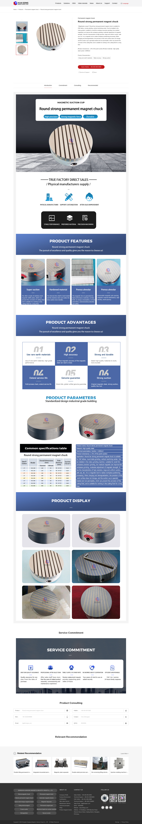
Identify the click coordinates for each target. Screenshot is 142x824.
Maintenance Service (64, 803)
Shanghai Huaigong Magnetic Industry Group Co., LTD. (35, 822)
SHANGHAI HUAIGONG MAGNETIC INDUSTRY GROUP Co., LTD (35, 790)
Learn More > (125, 753)
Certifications (62, 799)
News (92, 3)
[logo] (20, 3)
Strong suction (106, 58)
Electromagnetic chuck (24, 794)
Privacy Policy (125, 822)
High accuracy (97, 58)
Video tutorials (82, 3)
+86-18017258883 (89, 801)
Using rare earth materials (85, 58)
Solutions (67, 3)
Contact (114, 3)
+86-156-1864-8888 (86, 799)
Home (15, 9)
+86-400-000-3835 (87, 795)
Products (58, 3)
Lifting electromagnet (24, 805)
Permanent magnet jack (46, 805)
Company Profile (63, 795)
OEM (74, 3)
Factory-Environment (64, 797)
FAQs (60, 807)
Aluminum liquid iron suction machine (46, 809)
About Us (99, 3)
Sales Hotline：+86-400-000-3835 (91, 67)
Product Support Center (65, 809)
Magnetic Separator (46, 801)
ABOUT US (62, 790)
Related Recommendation (29, 753)
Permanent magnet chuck (32, 9)
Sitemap (117, 822)
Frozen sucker (24, 809)
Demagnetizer (24, 813)
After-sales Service (64, 801)
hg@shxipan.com (85, 803)
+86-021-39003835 (89, 797)
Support (107, 3)
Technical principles (64, 805)
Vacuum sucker (47, 813)
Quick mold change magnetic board (24, 801)
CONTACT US (78, 790)
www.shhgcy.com (83, 807)
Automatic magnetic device (46, 798)
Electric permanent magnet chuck (24, 798)
